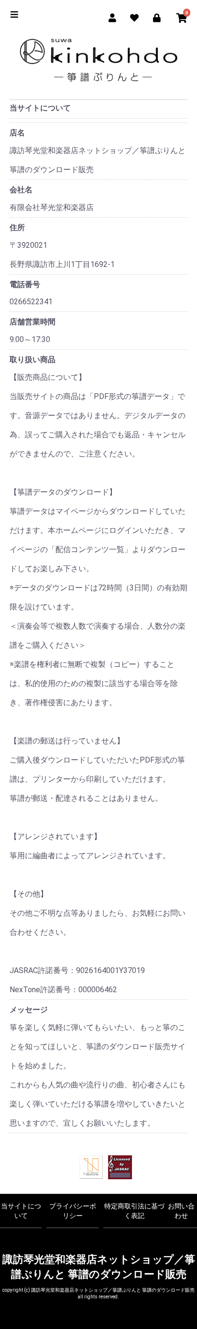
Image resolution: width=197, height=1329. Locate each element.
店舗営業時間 (32, 321)
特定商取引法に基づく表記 (134, 1210)
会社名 (21, 189)
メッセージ (29, 1009)
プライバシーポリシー (72, 1210)
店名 (17, 132)
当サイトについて (21, 1210)
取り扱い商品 (32, 359)
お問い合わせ (181, 1210)
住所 (17, 227)
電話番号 (25, 284)
